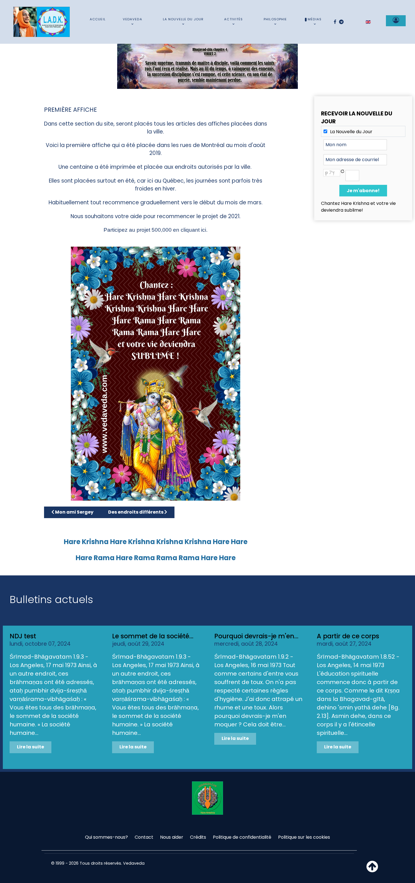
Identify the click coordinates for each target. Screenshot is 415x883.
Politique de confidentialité (242, 837)
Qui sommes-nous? (106, 837)
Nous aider (171, 837)
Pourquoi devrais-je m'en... (256, 636)
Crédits (198, 837)
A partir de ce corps (348, 636)
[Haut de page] (372, 870)
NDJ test (23, 636)
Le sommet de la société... (152, 636)
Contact (144, 837)
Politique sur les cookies (304, 837)
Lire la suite (30, 747)
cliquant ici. (194, 230)
